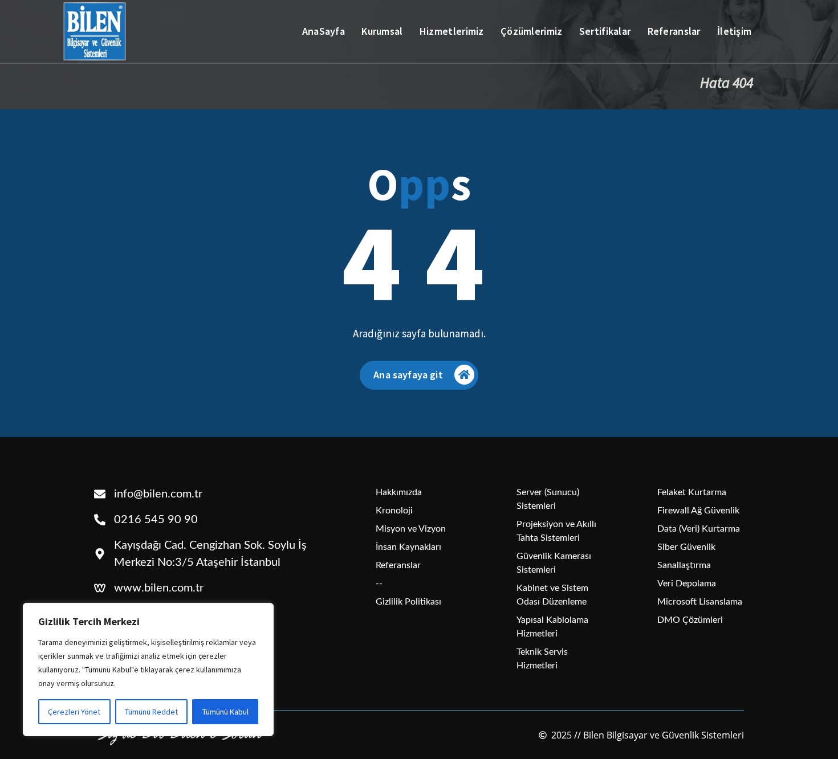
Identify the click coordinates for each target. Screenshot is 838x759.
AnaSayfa (323, 31)
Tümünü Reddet (151, 712)
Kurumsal (381, 31)
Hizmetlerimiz (452, 31)
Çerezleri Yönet (74, 712)
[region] (148, 669)
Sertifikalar (605, 31)
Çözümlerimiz (532, 31)
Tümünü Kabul (225, 712)
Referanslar (674, 31)
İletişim (734, 31)
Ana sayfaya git (407, 374)
